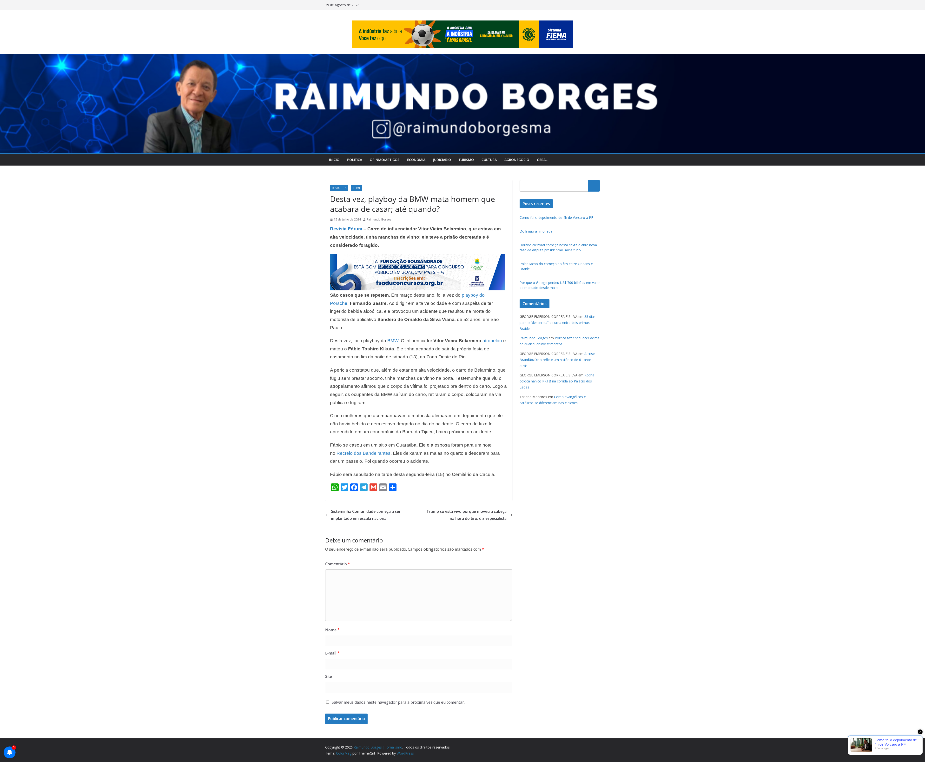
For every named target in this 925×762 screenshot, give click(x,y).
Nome (332, 630)
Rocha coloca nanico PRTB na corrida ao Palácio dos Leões (557, 381)
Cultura (489, 159)
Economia (416, 159)
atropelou (492, 340)
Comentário (337, 564)
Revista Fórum (346, 228)
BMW (392, 340)
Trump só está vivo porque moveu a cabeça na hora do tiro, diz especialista (467, 515)
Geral (542, 159)
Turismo (466, 159)
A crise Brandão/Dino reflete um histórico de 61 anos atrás (557, 359)
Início (334, 159)
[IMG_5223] (417, 257)
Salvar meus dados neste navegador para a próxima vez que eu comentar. (398, 702)
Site (328, 676)
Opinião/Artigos (384, 159)
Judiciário (442, 159)
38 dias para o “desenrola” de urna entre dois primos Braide (557, 322)
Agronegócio (516, 159)
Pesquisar (594, 185)
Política (354, 159)
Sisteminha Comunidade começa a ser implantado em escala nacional (366, 515)
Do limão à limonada (536, 231)
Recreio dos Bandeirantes (363, 453)
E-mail (332, 653)
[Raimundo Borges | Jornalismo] (462, 57)
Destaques (339, 188)
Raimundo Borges (379, 219)
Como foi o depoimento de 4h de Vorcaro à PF (556, 217)
